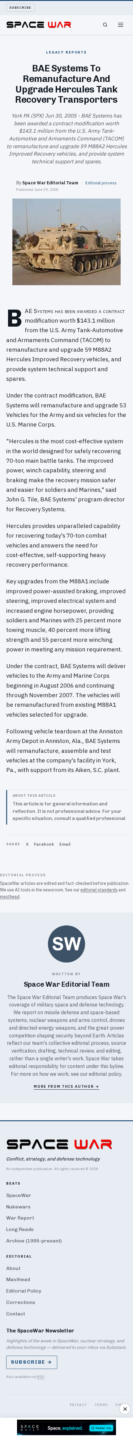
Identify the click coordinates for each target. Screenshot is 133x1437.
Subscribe (21, 8)
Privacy (78, 1404)
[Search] (105, 24)
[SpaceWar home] (38, 25)
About (13, 1268)
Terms (101, 1404)
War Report (20, 1218)
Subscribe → (32, 1362)
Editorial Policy (23, 1291)
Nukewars (18, 1207)
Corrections (20, 1302)
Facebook (44, 844)
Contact (15, 1314)
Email (65, 844)
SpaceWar (18, 1195)
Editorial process (101, 182)
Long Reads (20, 1229)
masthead (9, 896)
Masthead (18, 1279)
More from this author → (66, 1086)
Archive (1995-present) (34, 1241)
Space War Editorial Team (50, 183)
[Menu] (120, 25)
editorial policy (105, 1074)
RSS (40, 1376)
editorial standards (99, 890)
